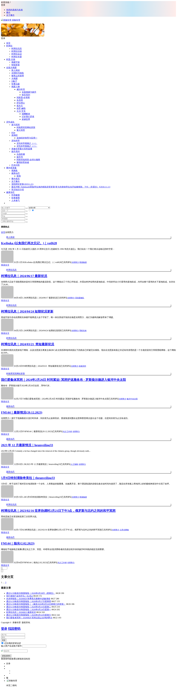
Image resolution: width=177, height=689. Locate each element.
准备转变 (15, 20)
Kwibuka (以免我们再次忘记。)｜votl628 (29, 243)
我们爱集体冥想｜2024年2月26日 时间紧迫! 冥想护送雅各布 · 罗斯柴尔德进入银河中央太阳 (63, 379)
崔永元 (20, 106)
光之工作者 (67, 432)
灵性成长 (10, 122)
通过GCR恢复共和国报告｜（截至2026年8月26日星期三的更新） (36, 604)
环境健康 (15, 195)
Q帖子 (14, 81)
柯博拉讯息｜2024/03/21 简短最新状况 (27, 344)
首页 (8, 43)
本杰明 (20, 100)
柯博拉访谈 (16, 51)
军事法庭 (15, 84)
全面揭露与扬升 (29, 92)
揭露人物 (15, 86)
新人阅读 (15, 70)
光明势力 (75, 262)
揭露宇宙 (15, 62)
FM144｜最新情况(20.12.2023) (21, 412)
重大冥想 (21, 130)
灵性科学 (15, 141)
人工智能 (74, 464)
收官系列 (26, 95)
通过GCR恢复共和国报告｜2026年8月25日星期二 (28, 607)
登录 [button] (3, 5)
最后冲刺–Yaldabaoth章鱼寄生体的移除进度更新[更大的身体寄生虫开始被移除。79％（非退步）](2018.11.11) (60, 187)
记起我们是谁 (28, 116)
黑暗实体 (83, 331)
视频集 (14, 170)
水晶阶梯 (21, 154)
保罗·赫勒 (21, 108)
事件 (8, 12)
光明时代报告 (17, 73)
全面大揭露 (11, 67)
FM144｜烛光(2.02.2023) (17, 543)
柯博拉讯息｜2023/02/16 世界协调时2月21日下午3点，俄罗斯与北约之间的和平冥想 (58, 510)
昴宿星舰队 (79, 298)
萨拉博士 (21, 103)
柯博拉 (9, 46)
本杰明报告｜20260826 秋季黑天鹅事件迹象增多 (28, 599)
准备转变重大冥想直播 (21, 149)
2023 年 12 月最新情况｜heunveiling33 (27, 445)
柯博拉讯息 (16, 48)
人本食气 (15, 200)
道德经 (14, 135)
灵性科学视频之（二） (27, 146)
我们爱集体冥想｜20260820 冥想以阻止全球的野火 (29, 618)
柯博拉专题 (16, 57)
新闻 (19, 176)
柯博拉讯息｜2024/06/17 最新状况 (24, 276)
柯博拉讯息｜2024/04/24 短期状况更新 (27, 311)
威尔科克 (21, 89)
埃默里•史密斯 (23, 97)
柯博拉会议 (16, 54)
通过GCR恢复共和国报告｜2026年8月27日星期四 (28, 601)
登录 (4, 628)
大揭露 (14, 78)
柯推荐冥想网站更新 (26, 127)
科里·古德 (10, 59)
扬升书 (20, 157)
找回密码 (14, 628)
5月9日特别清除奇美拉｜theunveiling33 (28, 478)
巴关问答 (15, 165)
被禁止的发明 (17, 76)
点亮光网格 (124, 530)
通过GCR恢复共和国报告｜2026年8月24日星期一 (28, 609)
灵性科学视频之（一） (27, 143)
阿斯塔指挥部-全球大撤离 (28, 160)
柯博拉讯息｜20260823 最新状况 (21, 612)
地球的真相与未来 (14, 10)
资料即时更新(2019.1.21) (22, 184)
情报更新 (15, 65)
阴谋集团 (83, 262)
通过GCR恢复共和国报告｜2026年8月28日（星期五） (30, 593)
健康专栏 (10, 192)
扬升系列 (15, 151)
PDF (13, 133)
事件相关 (15, 179)
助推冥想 (82, 366)
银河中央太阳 (132, 399)
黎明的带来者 (23, 162)
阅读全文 (5, 265)
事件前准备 (11, 168)
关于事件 (10, 15)
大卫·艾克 (21, 111)
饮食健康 (15, 198)
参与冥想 (15, 125)
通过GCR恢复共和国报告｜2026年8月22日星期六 (28, 615)
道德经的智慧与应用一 (27, 138)
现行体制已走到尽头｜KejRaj (19, 596)
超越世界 (26, 119)
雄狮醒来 (26, 114)
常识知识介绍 (17, 189)
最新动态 (15, 173)
